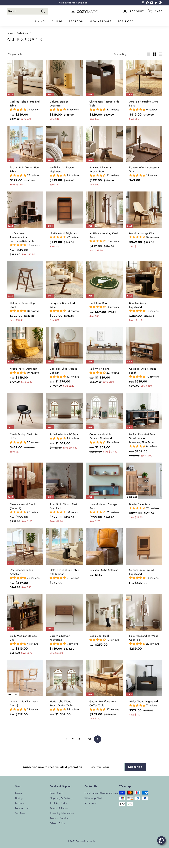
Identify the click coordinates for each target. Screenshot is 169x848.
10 (89, 739)
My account (90, 803)
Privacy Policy (57, 823)
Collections (22, 33)
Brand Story (56, 793)
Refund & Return (59, 808)
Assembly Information (62, 813)
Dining (57, 21)
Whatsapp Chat (93, 798)
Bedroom (76, 21)
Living (40, 21)
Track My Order (58, 803)
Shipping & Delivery (61, 798)
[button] (18, 109)
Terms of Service (59, 818)
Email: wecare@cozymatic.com (101, 793)
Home (10, 33)
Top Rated (126, 21)
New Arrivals (101, 21)
